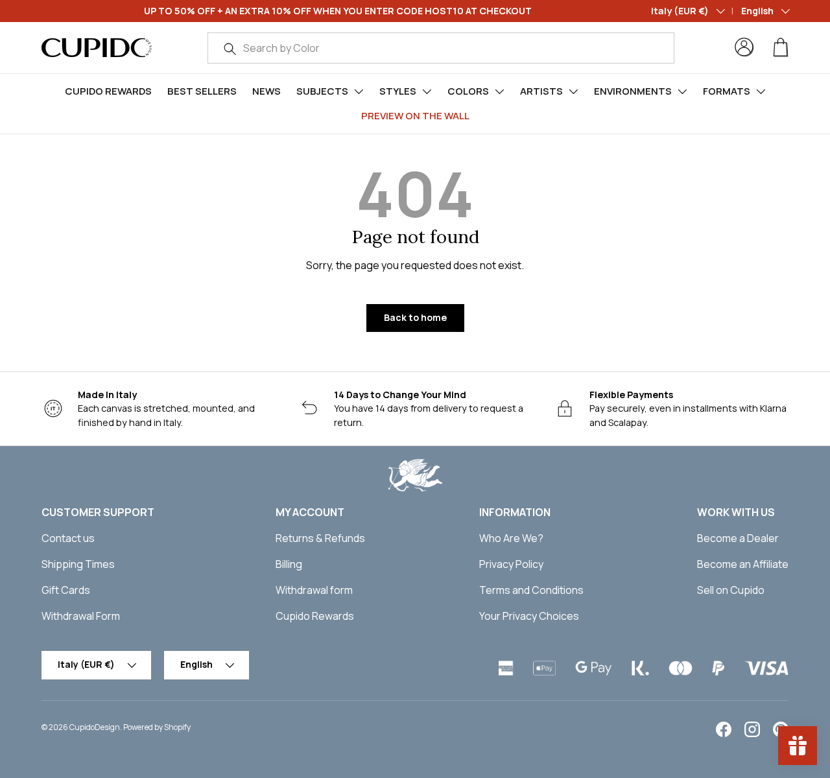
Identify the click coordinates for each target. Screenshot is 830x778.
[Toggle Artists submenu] (573, 91)
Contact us (68, 538)
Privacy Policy (511, 564)
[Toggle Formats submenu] (760, 91)
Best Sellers (202, 91)
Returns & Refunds (320, 538)
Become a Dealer (738, 538)
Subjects (322, 91)
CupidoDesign (94, 727)
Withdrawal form (314, 590)
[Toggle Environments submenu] (682, 91)
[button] (780, 47)
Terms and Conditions (531, 590)
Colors (468, 91)
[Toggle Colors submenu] (499, 91)
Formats (726, 91)
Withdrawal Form (81, 616)
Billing (289, 564)
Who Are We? (511, 538)
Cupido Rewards (108, 91)
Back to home (415, 317)
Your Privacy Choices (529, 616)
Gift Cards (66, 590)
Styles (397, 91)
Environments (633, 91)
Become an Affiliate (742, 564)
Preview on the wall (415, 116)
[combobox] (441, 48)
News (266, 91)
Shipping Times (78, 564)
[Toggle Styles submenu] (426, 91)
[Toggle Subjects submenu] (358, 91)
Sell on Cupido (731, 590)
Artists (541, 91)
